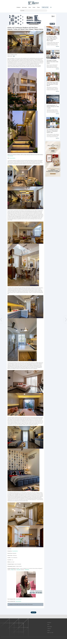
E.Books (38, 7)
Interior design (24, 7)
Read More (57, 46)
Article (48, 624)
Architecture (18, 7)
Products (34, 7)
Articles (29, 7)
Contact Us (49, 628)
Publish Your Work (45, 7)
